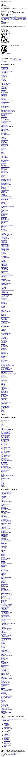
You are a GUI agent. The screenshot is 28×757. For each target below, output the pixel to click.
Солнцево (3, 329)
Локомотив (3, 204)
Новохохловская (5, 248)
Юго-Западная (4, 408)
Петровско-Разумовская (7, 275)
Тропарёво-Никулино (6, 678)
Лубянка (3, 207)
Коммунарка (4, 171)
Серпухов (3, 659)
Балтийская (3, 87)
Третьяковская (4, 354)
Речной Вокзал (4, 304)
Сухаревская (4, 340)
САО (2, 472)
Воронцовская (4, 131)
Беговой (3, 505)
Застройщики (7, 727)
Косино (2, 176)
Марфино (3, 585)
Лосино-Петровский (6, 577)
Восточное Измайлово (6, 521)
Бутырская (3, 115)
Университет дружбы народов (8, 373)
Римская (3, 307)
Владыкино (3, 122)
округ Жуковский (5, 437)
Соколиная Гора (5, 326)
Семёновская (4, 319)
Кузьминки (3, 191)
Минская (3, 222)
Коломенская (4, 169)
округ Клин (4, 443)
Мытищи (3, 602)
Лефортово (3, 200)
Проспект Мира (5, 295)
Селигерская (4, 318)
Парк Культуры (4, 267)
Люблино (3, 211)
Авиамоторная (4, 67)
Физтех (2, 375)
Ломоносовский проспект (7, 206)
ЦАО (2, 481)
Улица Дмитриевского (6, 368)
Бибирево (3, 99)
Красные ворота (5, 183)
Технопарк (3, 352)
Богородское (4, 511)
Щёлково (3, 700)
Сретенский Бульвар (6, 333)
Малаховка (3, 582)
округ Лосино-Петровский (7, 449)
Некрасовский (4, 611)
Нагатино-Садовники (6, 604)
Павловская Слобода (6, 630)
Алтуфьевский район (6, 494)
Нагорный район (5, 607)
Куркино (3, 569)
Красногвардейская (6, 179)
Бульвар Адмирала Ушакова (8, 110)
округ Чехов (4, 463)
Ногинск (3, 617)
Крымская (3, 188)
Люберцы (3, 580)
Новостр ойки (7, 725)
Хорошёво (3, 384)
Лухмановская (4, 210)
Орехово (3, 260)
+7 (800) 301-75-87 (5, 33)
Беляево (3, 98)
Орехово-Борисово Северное (8, 623)
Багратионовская (5, 86)
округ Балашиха (5, 432)
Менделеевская (4, 221)
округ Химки (4, 462)
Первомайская (4, 271)
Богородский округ (5, 420)
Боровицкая (4, 104)
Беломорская (4, 94)
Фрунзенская (4, 381)
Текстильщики (4, 346)
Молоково (3, 596)
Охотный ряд (4, 263)
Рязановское (4, 650)
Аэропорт (3, 81)
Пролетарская (4, 292)
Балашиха (3, 503)
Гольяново (3, 527)
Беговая (3, 91)
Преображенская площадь (7, 290)
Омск (2, 19)
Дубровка (3, 148)
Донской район (4, 535)
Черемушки (3, 693)
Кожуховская (4, 168)
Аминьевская (4, 76)
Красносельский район (6, 563)
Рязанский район (5, 651)
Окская (2, 254)
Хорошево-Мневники (6, 689)
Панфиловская (4, 265)
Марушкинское (4, 584)
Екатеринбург (11, 17)
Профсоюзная (4, 296)
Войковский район (5, 517)
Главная (6, 723)
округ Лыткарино (5, 451)
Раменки (3, 302)
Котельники (4, 177)
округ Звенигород (5, 439)
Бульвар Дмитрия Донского (8, 111)
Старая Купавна (5, 669)
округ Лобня (4, 448)
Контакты (3, 719)
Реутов (2, 646)
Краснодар (9, 18)
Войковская (4, 125)
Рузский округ (4, 471)
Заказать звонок (5, 42)
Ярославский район (6, 712)
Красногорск (4, 562)
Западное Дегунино (6, 540)
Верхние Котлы (5, 119)
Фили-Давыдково (5, 682)
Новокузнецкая (4, 244)
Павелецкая (4, 264)
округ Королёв (4, 444)
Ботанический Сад (5, 107)
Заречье (2, 542)
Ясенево (3, 411)
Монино (3, 597)
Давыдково (3, 138)
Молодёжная (4, 227)
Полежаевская (4, 284)
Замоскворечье (4, 539)
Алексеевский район (6, 493)
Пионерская (4, 277)
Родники (3, 647)
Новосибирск (22, 18)
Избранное (3, 22)
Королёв (3, 557)
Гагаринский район (6, 523)
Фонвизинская (4, 380)
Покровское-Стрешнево (7, 635)
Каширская (3, 163)
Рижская (3, 306)
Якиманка (3, 711)
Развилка (3, 642)
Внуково (3, 515)
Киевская (3, 164)
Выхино (3, 136)
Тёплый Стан (4, 349)
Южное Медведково (6, 707)
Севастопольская (5, 317)
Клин (2, 551)
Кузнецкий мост (5, 190)
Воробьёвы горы (5, 130)
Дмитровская (4, 142)
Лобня (2, 575)
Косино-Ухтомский (5, 558)
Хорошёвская (4, 385)
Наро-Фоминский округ (7, 429)
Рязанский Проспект (6, 311)
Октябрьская (4, 256)
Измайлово (3, 156)
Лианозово (3, 202)
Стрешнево (3, 336)
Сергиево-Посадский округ (8, 475)
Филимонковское (5, 684)
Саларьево (3, 314)
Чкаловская (3, 396)
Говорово (3, 137)
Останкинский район (6, 625)
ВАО (2, 421)
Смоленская (4, 323)
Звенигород (4, 543)
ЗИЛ (2, 150)
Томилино (3, 677)
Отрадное (3, 261)
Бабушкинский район (6, 501)
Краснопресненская (6, 180)
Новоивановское (5, 615)
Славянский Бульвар (6, 322)
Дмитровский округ (6, 422)
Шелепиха (3, 399)
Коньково (3, 173)
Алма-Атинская (5, 73)
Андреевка (3, 496)
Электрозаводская (5, 406)
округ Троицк (4, 621)
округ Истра (4, 441)
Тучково (3, 680)
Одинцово (3, 620)
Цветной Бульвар (5, 388)
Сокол (2, 325)
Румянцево (3, 310)
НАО (2, 428)
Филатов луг (4, 376)
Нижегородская (5, 238)
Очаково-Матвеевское (6, 628)
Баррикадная (4, 88)
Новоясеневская (5, 249)
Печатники (3, 276)
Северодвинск (15, 19)
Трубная (3, 357)
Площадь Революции (6, 283)
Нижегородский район (6, 612)
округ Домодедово (5, 435)
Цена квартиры (4, 10)
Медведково (4, 218)
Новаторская (4, 240)
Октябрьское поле (5, 257)
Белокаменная (4, 92)
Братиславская (4, 109)
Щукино (3, 702)
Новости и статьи (8, 728)
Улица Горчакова (5, 367)
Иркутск (17, 17)
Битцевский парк (5, 102)
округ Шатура (4, 464)
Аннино (3, 79)
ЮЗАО (2, 485)
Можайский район (5, 593)
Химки (2, 686)
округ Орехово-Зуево (6, 455)
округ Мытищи (4, 454)
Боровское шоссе (5, 106)
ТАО (2, 479)
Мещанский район (5, 590)
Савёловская (4, 313)
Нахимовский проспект (7, 236)
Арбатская (3, 80)
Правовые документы (12, 719)
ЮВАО (2, 483)
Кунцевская (4, 192)
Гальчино (3, 524)
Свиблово (3, 315)
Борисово (3, 103)
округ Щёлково (4, 466)
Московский (4, 600)
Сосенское (3, 667)
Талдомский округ (5, 478)
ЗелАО (2, 425)
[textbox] (7, 1)
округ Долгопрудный (6, 433)
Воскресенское (4, 519)
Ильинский (3, 548)
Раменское (3, 644)
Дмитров (3, 531)
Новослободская (5, 246)
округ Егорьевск (5, 436)
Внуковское (4, 516)
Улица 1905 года (5, 364)
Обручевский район (6, 619)
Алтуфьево (3, 75)
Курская (3, 194)
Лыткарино (3, 578)
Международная (5, 219)
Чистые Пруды (4, 395)
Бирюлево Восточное (6, 509)
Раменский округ (5, 470)
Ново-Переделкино (5, 613)
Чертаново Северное (6, 694)
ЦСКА (2, 390)
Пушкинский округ (6, 468)
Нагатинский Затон (6, 605)
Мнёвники (3, 226)
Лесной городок (5, 571)
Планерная (3, 279)
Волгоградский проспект (7, 126)
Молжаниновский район (7, 594)
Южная (2, 410)
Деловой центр (4, 140)
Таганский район (5, 671)
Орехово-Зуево (4, 624)
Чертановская (4, 392)
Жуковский (3, 538)
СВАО (2, 474)
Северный (3, 657)
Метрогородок (4, 589)
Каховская (3, 161)
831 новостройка (5, 7)
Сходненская (4, 341)
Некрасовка (4, 237)
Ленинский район (5, 426)
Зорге (2, 152)
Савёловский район (6, 652)
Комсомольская (4, 172)
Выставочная (4, 133)
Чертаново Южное (5, 697)
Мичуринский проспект (7, 225)
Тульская (3, 358)
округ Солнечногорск (6, 460)
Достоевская (4, 146)
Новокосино (4, 242)
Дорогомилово (4, 536)
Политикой (13, 754)
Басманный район (5, 504)
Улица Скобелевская (6, 369)
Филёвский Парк (5, 377)
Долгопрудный (4, 534)
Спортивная (4, 331)
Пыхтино (3, 299)
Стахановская (4, 334)
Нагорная (3, 233)
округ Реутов (4, 458)
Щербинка (3, 701)
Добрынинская (4, 144)
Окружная (3, 253)
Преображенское (5, 636)
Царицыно (3, 387)
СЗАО (2, 476)
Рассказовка (4, 303)
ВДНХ (2, 118)
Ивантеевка (4, 546)
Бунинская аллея (5, 114)
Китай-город (4, 165)
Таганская (3, 342)
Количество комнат (5, 8)
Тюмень (25, 19)
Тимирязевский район (6, 675)
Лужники (3, 208)
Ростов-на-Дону (8, 19)
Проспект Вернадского (6, 294)
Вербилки (3, 513)
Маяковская (4, 217)
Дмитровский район (6, 532)
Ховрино (3, 383)
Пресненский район (6, 638)
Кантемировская (5, 160)
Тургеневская (4, 360)
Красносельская (5, 181)
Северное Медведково (6, 655)
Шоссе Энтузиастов (6, 402)
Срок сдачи (3, 13)
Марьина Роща (4, 586)
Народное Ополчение (6, 234)
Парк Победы (4, 268)
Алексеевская (4, 72)
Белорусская (4, 96)
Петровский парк (5, 273)
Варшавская (4, 117)
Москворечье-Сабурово (7, 598)
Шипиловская (4, 400)
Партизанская (4, 269)
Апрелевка (3, 497)
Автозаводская (4, 68)
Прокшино (3, 291)
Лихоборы (3, 203)
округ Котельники (5, 445)
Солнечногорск (5, 665)
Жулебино (3, 149)
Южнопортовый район (6, 709)
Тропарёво (3, 356)
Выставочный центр (6, 134)
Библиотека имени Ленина (7, 100)
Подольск (3, 634)
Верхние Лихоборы (6, 121)
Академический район (6, 492)
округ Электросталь (6, 467)
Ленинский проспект (6, 196)
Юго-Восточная (5, 407)
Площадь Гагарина (5, 280)
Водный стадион (5, 123)
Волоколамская (4, 129)
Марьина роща (4, 214)
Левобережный (4, 570)
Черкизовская (4, 391)
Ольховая (3, 258)
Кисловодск (4, 18)
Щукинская (3, 404)
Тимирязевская (4, 353)
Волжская (3, 127)
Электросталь (4, 704)
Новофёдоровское (5, 616)
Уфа (2, 21)
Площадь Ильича (5, 281)
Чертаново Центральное (7, 696)
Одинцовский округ (6, 431)
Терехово (3, 350)
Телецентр (3, 348)
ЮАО (2, 482)
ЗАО (2, 424)
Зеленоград (3, 544)
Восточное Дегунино (6, 520)
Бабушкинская (4, 84)
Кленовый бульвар (5, 167)
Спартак (3, 330)
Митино (3, 223)
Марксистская (4, 213)
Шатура (3, 698)
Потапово (3, 287)
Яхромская (3, 413)
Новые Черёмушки (5, 250)
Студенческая (4, 338)
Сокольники (4, 327)
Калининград (22, 17)
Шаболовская (4, 398)
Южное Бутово (4, 705)
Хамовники (4, 685)
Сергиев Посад (4, 658)
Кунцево (3, 567)
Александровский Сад (6, 71)
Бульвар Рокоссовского (6, 113)
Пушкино (3, 640)
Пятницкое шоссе (5, 300)
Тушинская (3, 361)
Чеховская (3, 394)
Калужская (3, 159)
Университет (4, 372)
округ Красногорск (5, 447)
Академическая (4, 69)
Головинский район (6, 525)
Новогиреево (4, 241)
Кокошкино (3, 553)
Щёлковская (4, 403)
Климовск (3, 550)
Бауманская (3, 90)
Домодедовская (4, 145)
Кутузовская (4, 195)
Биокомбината (4, 508)
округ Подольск (5, 456)
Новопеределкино (5, 245)
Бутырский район (5, 512)
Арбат (2, 498)
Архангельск (4, 17)
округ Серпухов (5, 459)
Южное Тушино (5, 708)
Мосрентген (4, 601)
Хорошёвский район (6, 690)
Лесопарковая (4, 199)
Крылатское (4, 187)
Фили (2, 379)
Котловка (3, 561)
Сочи (21, 19)
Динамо (3, 141)
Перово (2, 272)
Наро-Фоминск (4, 608)
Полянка (3, 286)
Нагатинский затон (5, 231)
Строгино (3, 337)
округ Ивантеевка (5, 440)
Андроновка (4, 77)
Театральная (4, 345)
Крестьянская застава (6, 184)
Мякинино (3, 229)
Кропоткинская (5, 186)
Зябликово (3, 154)
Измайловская (4, 157)
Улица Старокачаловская (7, 371)
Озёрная (3, 252)
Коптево (3, 175)
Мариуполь (16, 18)
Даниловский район (6, 528)
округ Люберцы (5, 452)
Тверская (3, 344)
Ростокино (3, 308)
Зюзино (2, 153)
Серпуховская (4, 321)
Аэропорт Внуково (5, 83)
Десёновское (4, 530)
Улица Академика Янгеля (7, 365)
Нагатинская (4, 230)
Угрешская (3, 363)
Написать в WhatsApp (6, 53)
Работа (8, 720)
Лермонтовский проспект (7, 198)
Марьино (3, 215)
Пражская (3, 288)
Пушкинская (4, 298)
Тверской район (5, 673)
